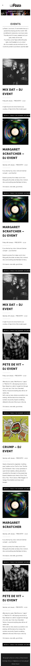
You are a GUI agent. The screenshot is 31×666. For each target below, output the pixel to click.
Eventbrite (5, 46)
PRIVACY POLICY (15, 664)
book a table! (21, 42)
